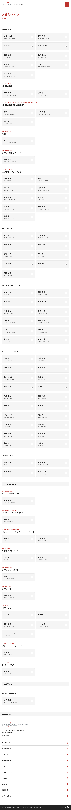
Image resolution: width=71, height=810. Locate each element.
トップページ (6, 743)
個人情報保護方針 (6, 807)
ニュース (5, 784)
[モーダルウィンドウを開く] (18, 37)
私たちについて (7, 749)
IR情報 (4, 778)
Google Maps (6, 735)
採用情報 (5, 790)
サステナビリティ (7, 772)
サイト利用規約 (15, 807)
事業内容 (5, 755)
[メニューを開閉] (67, 4)
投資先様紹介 (6, 760)
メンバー (5, 766)
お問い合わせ (6, 796)
